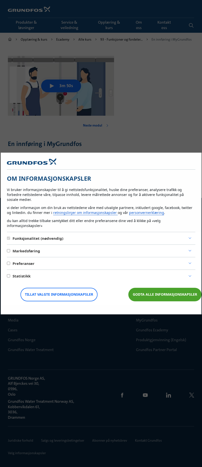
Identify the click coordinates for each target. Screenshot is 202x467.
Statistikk (22, 276)
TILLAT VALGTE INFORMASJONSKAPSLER (59, 294)
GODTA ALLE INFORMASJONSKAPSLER (165, 294)
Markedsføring (26, 250)
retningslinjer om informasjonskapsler (85, 212)
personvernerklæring (146, 212)
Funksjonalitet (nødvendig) (38, 238)
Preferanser (23, 263)
